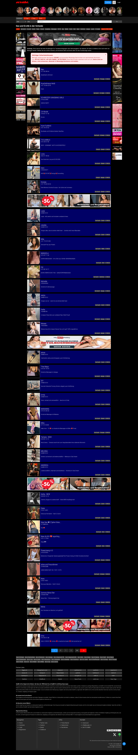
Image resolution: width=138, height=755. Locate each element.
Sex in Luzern (37, 659)
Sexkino (42, 725)
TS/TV (59, 29)
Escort (33, 29)
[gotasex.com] (21, 101)
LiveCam (108, 2)
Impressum (85, 723)
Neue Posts (78, 679)
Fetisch (42, 29)
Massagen (54, 29)
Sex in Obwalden (65, 659)
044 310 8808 (86, 727)
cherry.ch (60, 670)
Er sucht (29, 29)
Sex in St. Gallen (84, 659)
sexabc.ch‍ (118, 743)
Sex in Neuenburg (45, 659)
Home (21, 723)
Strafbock (43, 729)
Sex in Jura (30, 659)
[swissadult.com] (117, 148)
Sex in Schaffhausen (94, 659)
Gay (63, 29)
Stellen (66, 29)
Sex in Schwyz (104, 659)
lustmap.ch (24, 675)
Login (20, 727)
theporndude (60, 673)
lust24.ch (95, 670)
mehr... (113, 675)
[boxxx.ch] (21, 69)
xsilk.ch (96, 675)
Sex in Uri (26, 661)
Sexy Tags (113, 679)
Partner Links (43, 723)
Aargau (88, 29)
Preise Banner (65, 723)
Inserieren (22, 725)
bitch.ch (113, 673)
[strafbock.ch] (21, 45)
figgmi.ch (24, 670)
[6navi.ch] (21, 77)
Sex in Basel (87, 657)
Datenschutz (64, 725)
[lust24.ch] (21, 85)
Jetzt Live (95, 679)
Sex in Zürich (54, 661)
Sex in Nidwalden (55, 659)
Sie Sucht (23, 29)
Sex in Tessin (19, 661)
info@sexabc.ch (86, 725)
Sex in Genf (103, 657)
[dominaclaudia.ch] (117, 91)
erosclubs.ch (60, 675)
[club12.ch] (117, 116)
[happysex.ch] (21, 93)
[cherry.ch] (21, 61)
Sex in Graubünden (21, 659)
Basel (78, 29)
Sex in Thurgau (113, 659)
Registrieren (22, 729)
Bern (74, 29)
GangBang (47, 29)
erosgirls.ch (78, 675)
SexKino (24, 679)
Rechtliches (64, 727)
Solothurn (82, 29)
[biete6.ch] (117, 66)
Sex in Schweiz (20, 657)
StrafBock (42, 679)
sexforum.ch (78, 670)
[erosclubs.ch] (21, 109)
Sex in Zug (47, 661)
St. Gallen (97, 29)
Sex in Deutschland (30, 657)
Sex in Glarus (110, 657)
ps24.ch (78, 673)
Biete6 (60, 679)
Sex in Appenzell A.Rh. (71, 657)
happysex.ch (42, 675)
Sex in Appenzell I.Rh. (59, 657)
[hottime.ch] (117, 140)
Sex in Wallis (41, 661)
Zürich (70, 29)
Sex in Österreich (40, 657)
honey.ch (42, 673)
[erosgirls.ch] (21, 117)
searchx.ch (114, 670)
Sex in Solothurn (74, 659)
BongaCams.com (42, 670)
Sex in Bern (80, 657)
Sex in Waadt (33, 661)
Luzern (92, 29)
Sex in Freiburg (95, 657)
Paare (37, 29)
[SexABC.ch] (22, 2)
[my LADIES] (117, 156)
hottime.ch (96, 673)
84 (77, 650)
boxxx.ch (24, 673)
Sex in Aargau (49, 657)
